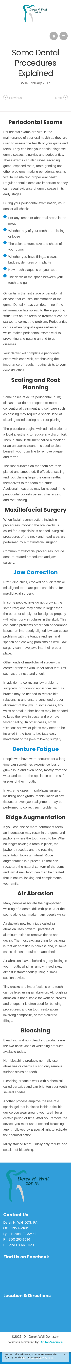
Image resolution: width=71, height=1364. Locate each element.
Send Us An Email (20, 1245)
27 (24, 83)
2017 (46, 83)
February (36, 83)
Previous (15, 98)
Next (58, 98)
